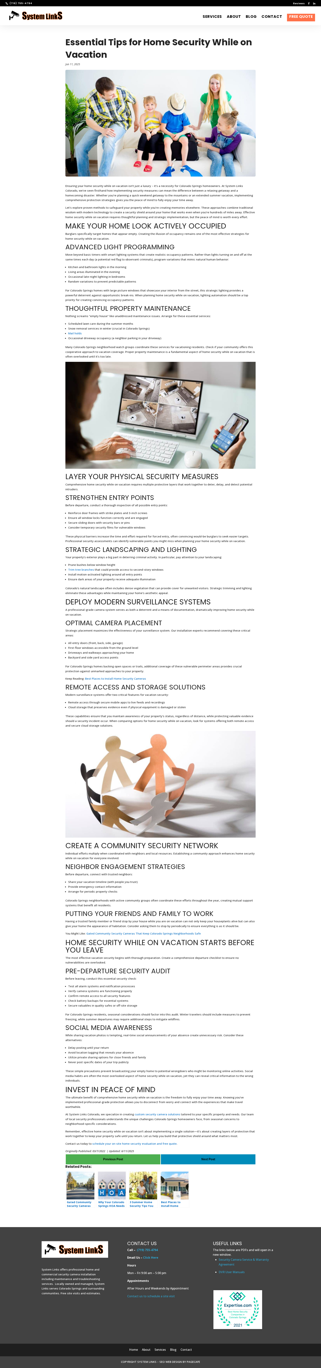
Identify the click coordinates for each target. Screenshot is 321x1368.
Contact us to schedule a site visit (151, 1296)
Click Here (150, 1258)
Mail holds (75, 333)
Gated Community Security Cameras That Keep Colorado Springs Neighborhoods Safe (143, 933)
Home (133, 1350)
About (234, 17)
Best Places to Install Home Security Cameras (115, 678)
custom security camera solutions (157, 1114)
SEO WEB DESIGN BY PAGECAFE (179, 1362)
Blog (251, 17)
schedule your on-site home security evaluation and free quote (134, 1143)
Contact (272, 17)
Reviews (299, 3)
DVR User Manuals (232, 1272)
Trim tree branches (81, 569)
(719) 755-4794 (147, 1250)
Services (212, 17)
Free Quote (301, 17)
